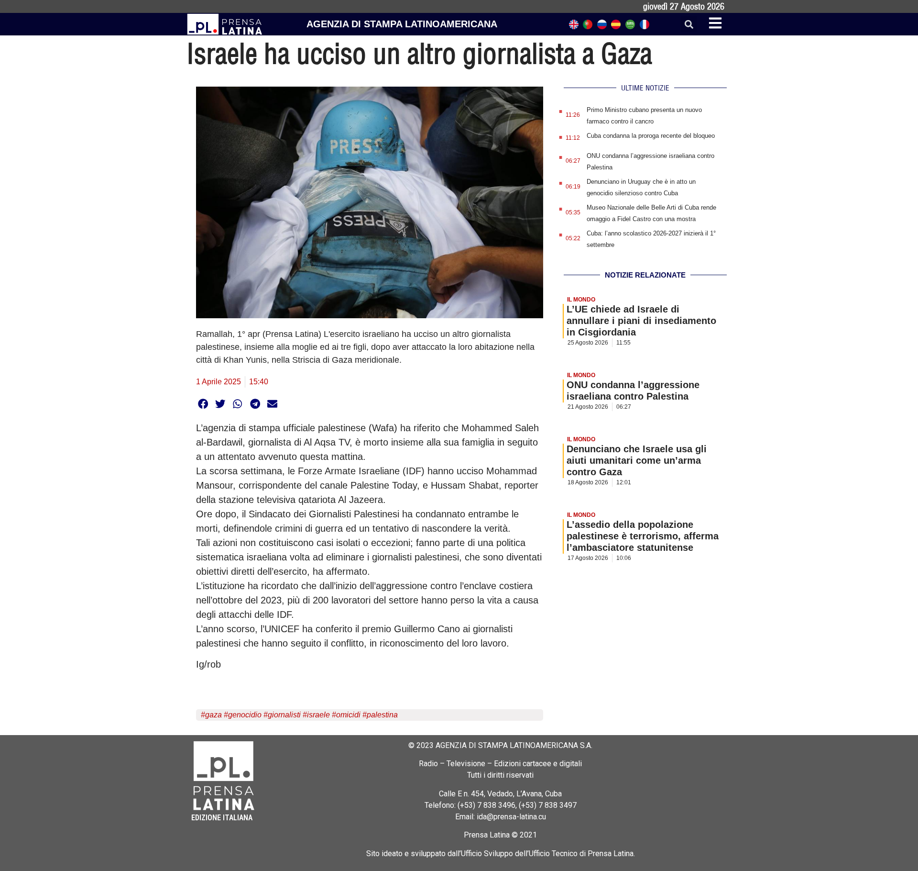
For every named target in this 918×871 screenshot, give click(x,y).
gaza (213, 715)
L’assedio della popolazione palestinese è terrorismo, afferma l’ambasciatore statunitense (643, 536)
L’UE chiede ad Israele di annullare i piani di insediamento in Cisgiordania (641, 320)
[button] (689, 24)
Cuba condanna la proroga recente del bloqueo (651, 135)
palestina (382, 715)
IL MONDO (581, 299)
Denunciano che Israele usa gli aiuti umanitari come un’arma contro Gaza (637, 460)
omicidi (348, 715)
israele (318, 715)
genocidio (245, 715)
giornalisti (284, 715)
